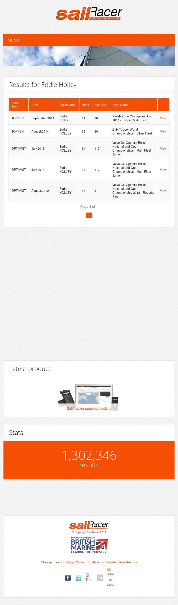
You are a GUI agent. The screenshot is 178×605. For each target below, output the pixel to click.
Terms (58, 562)
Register (111, 562)
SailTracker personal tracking (89, 408)
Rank (85, 104)
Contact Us (83, 562)
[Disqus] (89, 292)
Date (34, 104)
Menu (13, 40)
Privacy (68, 562)
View (163, 118)
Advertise (125, 562)
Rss (134, 562)
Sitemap (46, 562)
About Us (98, 562)
